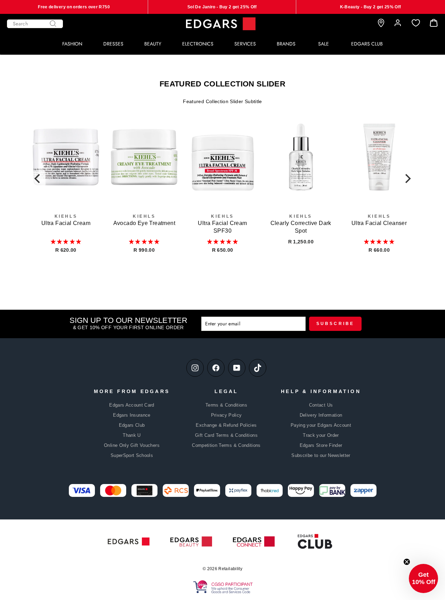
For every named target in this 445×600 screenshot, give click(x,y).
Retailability (230, 568)
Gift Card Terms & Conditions (226, 435)
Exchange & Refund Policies (226, 425)
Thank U (131, 435)
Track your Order (321, 435)
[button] (66, 241)
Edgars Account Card (131, 405)
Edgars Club (132, 425)
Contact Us (321, 405)
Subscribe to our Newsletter (320, 455)
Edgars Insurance (132, 415)
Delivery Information (321, 415)
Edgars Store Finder (321, 445)
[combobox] (35, 23)
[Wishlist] (416, 23)
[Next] (407, 178)
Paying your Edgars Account (321, 425)
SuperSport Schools (132, 455)
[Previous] (38, 178)
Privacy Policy (226, 415)
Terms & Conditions (226, 405)
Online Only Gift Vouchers (132, 445)
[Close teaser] (406, 561)
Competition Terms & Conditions (226, 445)
